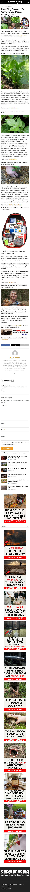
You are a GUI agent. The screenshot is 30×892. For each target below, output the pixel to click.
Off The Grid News (16, 325)
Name (3, 423)
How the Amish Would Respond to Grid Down (18, 463)
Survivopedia (4, 339)
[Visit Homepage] (15, 2)
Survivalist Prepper (13, 108)
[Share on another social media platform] (24, 345)
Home (2, 6)
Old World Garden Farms (15, 205)
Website (3, 436)
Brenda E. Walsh (15, 358)
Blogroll (20, 884)
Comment (4, 405)
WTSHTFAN (12, 282)
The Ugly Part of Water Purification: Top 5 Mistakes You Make (18, 480)
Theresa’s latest (22, 35)
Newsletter (9, 886)
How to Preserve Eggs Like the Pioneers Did (18, 486)
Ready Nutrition (13, 159)
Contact (2, 886)
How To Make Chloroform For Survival (17, 474)
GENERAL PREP (8, 6)
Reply (3, 391)
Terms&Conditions (13, 884)
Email (3, 430)
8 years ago (8, 385)
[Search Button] (28, 2)
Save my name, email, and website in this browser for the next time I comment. (16, 443)
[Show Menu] (1, 2)
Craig (2, 385)
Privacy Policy (4, 884)
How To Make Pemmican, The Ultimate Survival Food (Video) (17, 457)
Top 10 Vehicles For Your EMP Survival (17, 469)
